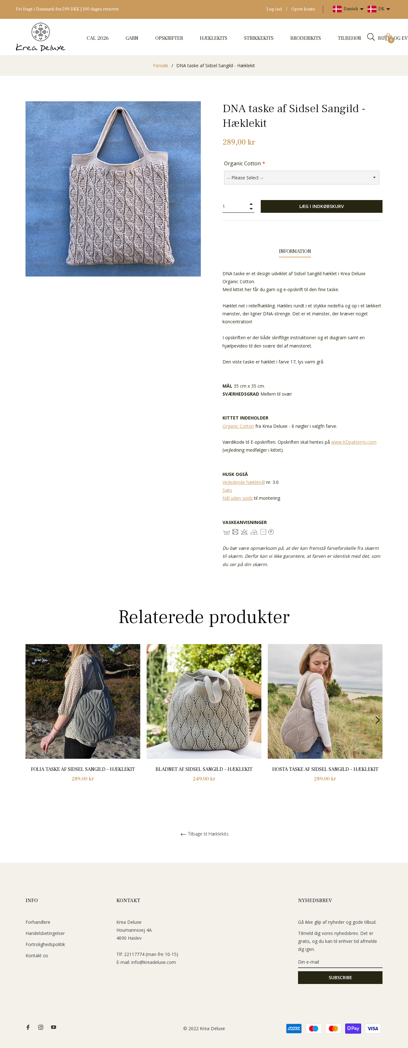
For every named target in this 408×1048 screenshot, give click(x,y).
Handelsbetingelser (45, 933)
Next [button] (377, 720)
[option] (82, 720)
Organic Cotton (242, 163)
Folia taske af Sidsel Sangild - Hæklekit (83, 769)
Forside (160, 65)
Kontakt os (37, 955)
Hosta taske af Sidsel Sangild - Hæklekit (325, 769)
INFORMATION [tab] (295, 251)
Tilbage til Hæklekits (208, 834)
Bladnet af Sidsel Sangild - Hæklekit (204, 769)
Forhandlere (38, 922)
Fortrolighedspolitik (45, 944)
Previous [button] (30, 720)
